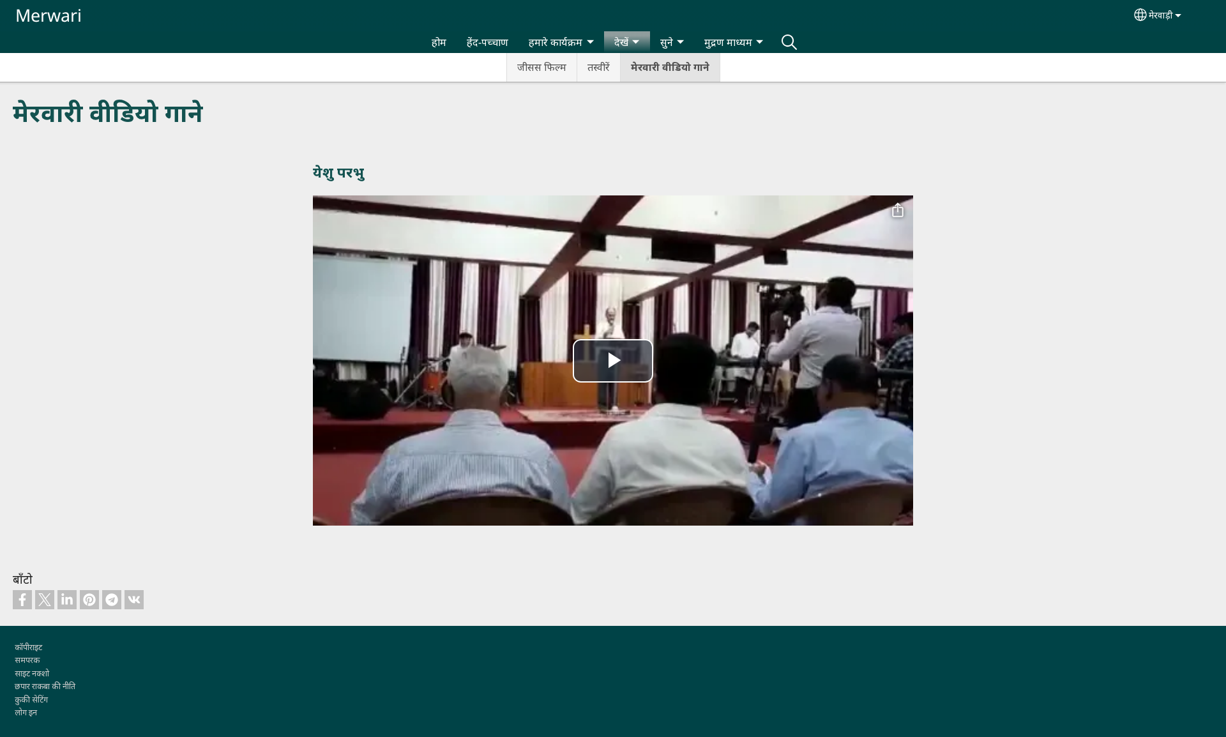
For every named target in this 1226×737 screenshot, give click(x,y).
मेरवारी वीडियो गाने (670, 67)
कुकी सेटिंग (31, 699)
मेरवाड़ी (1161, 15)
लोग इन (26, 712)
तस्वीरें (598, 67)
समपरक (27, 659)
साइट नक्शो (32, 673)
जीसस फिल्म (541, 67)
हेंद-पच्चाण (487, 42)
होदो (789, 42)
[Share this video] (898, 211)
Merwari (48, 15)
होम (439, 42)
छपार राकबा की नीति (45, 686)
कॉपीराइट (28, 647)
